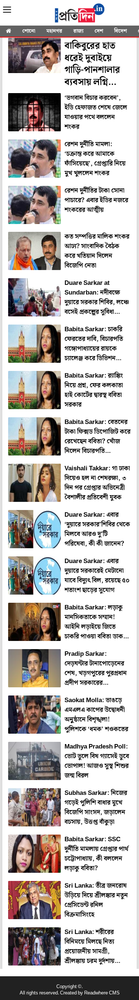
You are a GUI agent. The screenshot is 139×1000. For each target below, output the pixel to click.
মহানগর (54, 31)
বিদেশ (120, 31)
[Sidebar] (7, 10)
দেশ (99, 31)
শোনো (28, 31)
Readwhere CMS (102, 993)
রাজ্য (78, 31)
